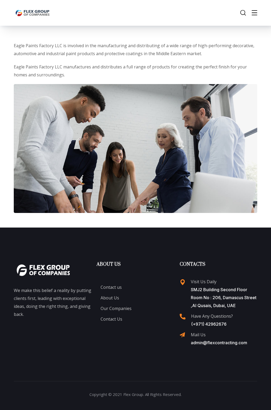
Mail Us (198, 335)
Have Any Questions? (212, 316)
